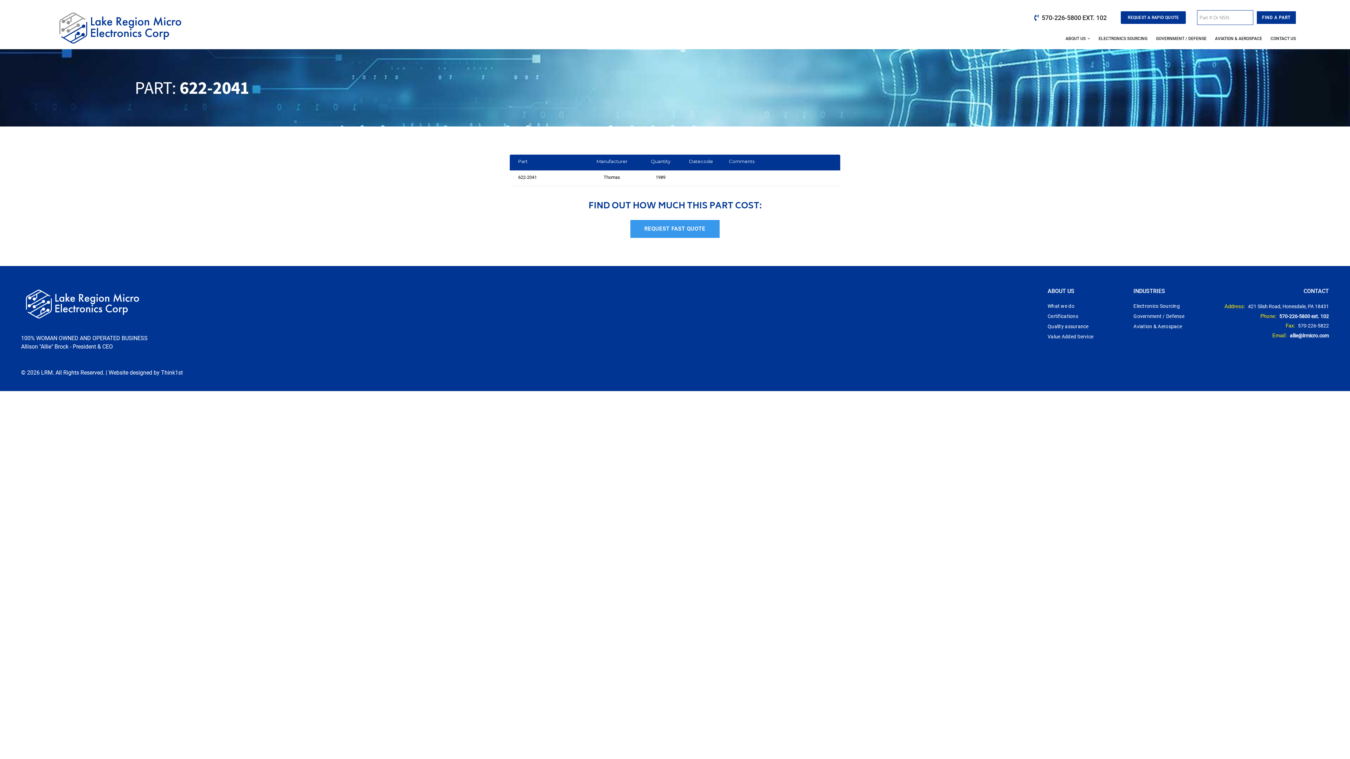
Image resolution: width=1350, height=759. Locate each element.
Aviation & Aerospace (1238, 38)
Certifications (1063, 316)
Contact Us (1283, 38)
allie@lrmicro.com (1309, 335)
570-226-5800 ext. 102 (1074, 17)
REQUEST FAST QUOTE (675, 229)
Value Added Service (1070, 336)
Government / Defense (1181, 38)
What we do (1061, 306)
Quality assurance (1068, 326)
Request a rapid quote (1153, 17)
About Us (1076, 38)
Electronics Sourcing (1123, 38)
